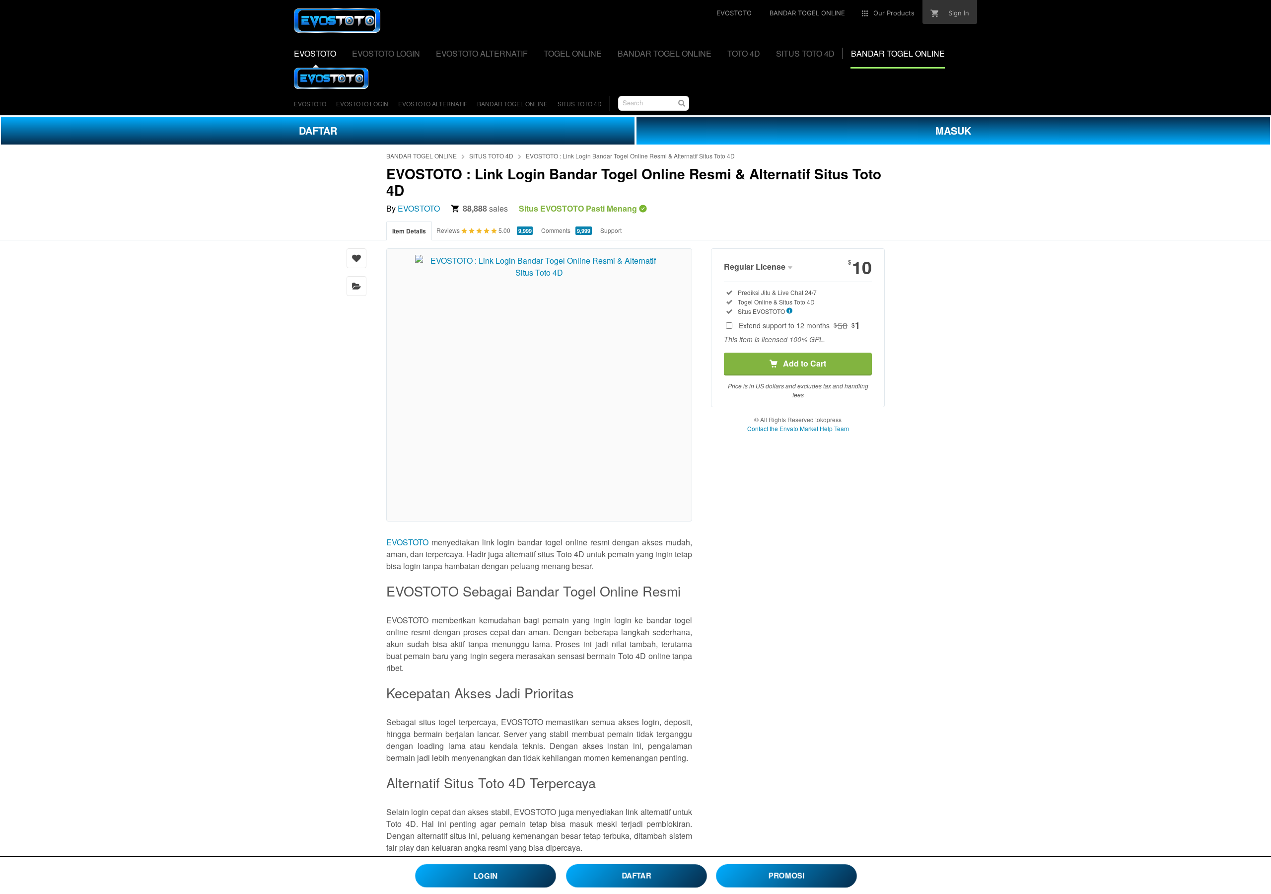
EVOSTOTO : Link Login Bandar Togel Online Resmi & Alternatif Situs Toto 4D (630, 155)
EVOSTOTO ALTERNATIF (432, 103)
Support (611, 230)
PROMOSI (786, 875)
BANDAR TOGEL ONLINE (512, 103)
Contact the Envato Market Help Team (798, 428)
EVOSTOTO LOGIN (362, 103)
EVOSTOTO (310, 103)
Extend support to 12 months (799, 325)
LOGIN (485, 875)
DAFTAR (318, 130)
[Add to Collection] (356, 286)
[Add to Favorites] (356, 258)
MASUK (953, 130)
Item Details (409, 230)
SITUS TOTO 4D (580, 103)
